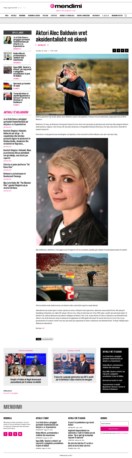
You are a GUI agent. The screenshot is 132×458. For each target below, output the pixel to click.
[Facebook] (114, 50)
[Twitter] (118, 50)
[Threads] (15, 434)
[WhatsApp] (126, 50)
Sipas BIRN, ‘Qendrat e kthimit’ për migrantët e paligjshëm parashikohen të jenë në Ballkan (22, 71)
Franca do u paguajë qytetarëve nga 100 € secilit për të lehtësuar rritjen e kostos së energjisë (74, 378)
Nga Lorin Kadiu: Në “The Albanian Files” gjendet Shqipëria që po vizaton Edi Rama (17, 185)
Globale (16, 78)
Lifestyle (71, 440)
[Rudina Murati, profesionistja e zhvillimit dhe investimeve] (8, 56)
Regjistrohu (113, 429)
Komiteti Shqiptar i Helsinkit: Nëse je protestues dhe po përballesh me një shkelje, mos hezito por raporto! (17, 154)
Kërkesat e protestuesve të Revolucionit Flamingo (15, 175)
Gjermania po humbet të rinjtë (21, 84)
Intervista (17, 62)
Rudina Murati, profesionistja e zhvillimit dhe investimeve (19, 56)
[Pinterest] (122, 50)
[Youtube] (20, 434)
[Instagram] (5, 434)
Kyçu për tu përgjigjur (11, 393)
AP (43, 328)
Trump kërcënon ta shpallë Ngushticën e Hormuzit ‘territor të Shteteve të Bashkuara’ (21, 97)
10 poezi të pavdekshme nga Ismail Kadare (81, 423)
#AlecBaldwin (47, 339)
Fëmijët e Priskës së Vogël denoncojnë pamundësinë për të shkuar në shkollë (25, 380)
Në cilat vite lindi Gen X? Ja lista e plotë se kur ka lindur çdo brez (80, 444)
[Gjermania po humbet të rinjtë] (8, 86)
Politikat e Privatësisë (122, 433)
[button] (125, 15)
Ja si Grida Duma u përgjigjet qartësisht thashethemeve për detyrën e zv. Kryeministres (21, 41)
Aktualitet (17, 49)
